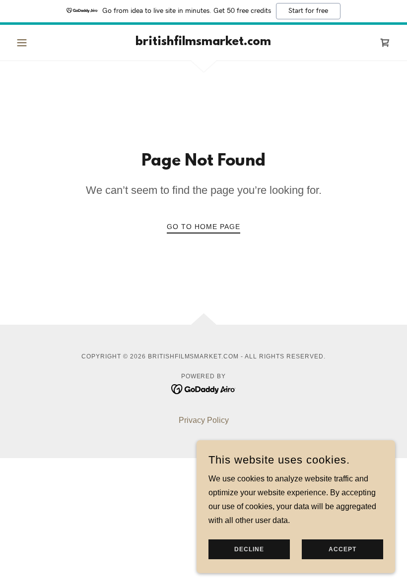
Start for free (308, 10)
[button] (40, 43)
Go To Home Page (203, 227)
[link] (203, 42)
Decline (249, 549)
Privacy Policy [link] (204, 420)
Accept (342, 549)
